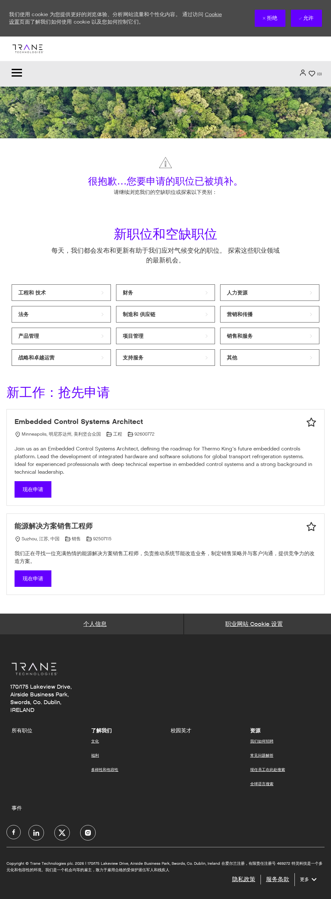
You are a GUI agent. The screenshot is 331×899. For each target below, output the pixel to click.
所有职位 (22, 730)
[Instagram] (88, 833)
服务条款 (277, 879)
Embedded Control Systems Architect (79, 421)
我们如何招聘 (261, 741)
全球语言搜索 (261, 783)
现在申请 (33, 489)
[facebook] (13, 832)
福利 (95, 755)
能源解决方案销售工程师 (54, 526)
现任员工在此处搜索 (267, 769)
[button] (303, 73)
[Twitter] (62, 833)
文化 (95, 741)
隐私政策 (243, 879)
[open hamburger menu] (17, 74)
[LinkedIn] (36, 833)
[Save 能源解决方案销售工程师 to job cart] (311, 527)
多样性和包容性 (104, 769)
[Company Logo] (27, 48)
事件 (17, 808)
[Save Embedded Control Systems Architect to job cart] (311, 422)
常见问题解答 (261, 755)
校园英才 (181, 730)
